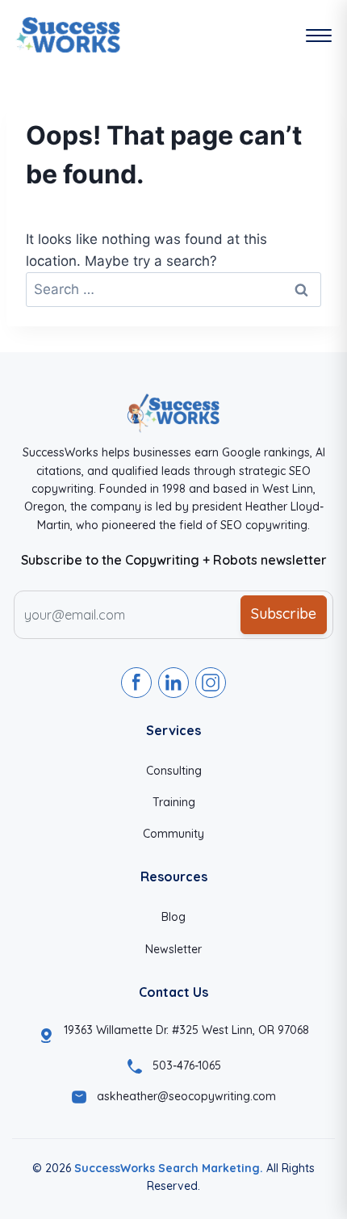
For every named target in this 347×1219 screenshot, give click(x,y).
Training (174, 802)
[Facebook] (136, 682)
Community (173, 833)
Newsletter (173, 949)
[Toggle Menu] (319, 35)
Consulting (174, 770)
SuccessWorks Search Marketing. (168, 1168)
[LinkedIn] (173, 682)
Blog (173, 917)
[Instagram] (210, 682)
